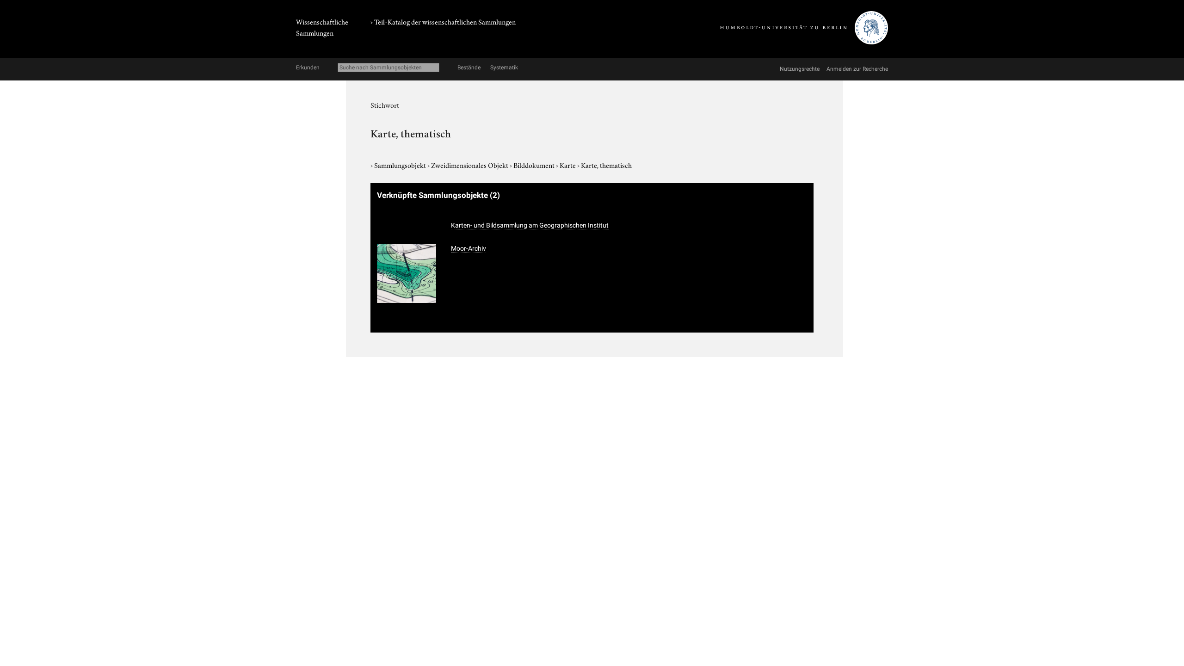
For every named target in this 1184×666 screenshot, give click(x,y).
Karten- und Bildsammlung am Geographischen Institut (530, 225)
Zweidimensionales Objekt (470, 165)
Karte (568, 165)
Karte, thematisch (606, 165)
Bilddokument (534, 165)
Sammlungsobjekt (400, 165)
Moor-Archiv (468, 248)
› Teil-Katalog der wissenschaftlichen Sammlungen (443, 21)
